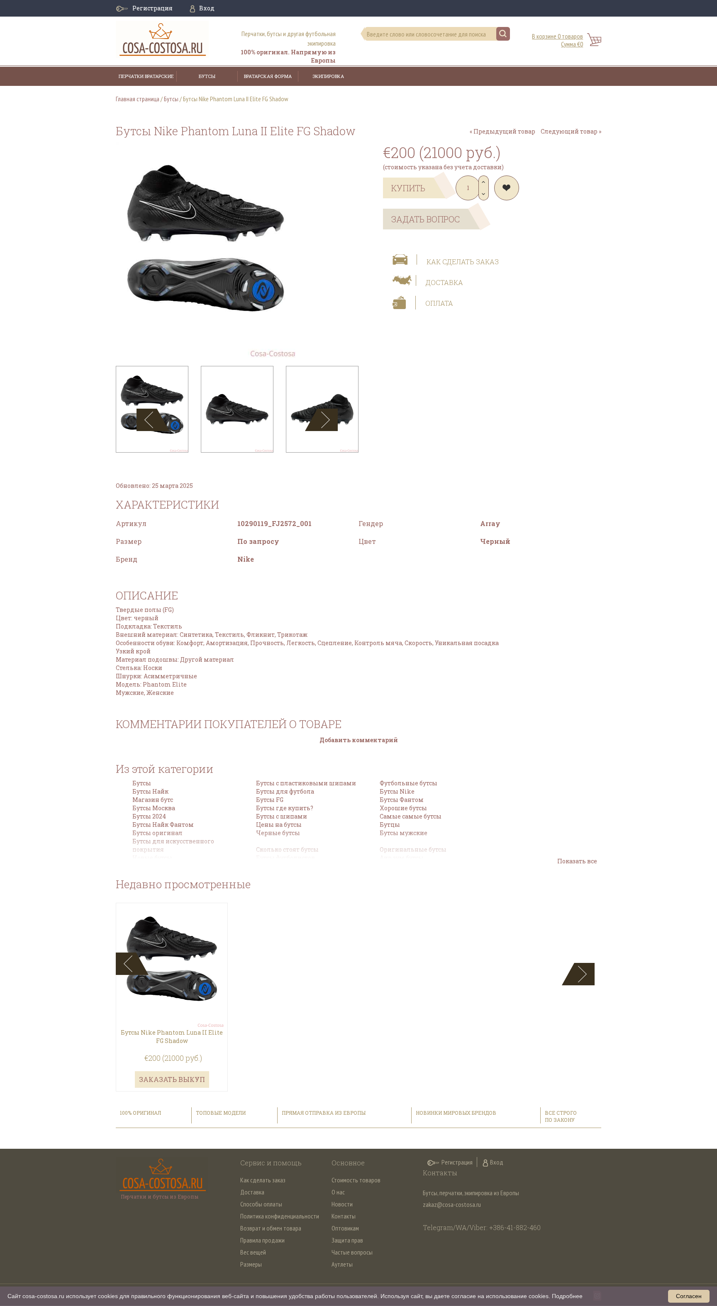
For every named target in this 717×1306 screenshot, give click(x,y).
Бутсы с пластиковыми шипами (306, 783)
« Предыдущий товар (502, 131)
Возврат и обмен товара (270, 1228)
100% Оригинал (141, 1112)
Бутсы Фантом (402, 800)
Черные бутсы (278, 833)
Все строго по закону (561, 1116)
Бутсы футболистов (285, 858)
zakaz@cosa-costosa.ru (452, 1204)
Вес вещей (253, 1252)
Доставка (444, 282)
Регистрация (152, 8)
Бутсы (207, 76)
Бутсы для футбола (285, 791)
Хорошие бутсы (403, 808)
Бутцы (390, 824)
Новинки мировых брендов (456, 1112)
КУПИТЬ (408, 188)
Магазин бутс (152, 800)
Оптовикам (345, 1228)
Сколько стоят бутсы (287, 849)
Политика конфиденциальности (279, 1216)
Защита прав (347, 1240)
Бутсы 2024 (149, 816)
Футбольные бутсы (408, 783)
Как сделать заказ (463, 261)
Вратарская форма (268, 76)
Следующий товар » (571, 131)
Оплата (439, 303)
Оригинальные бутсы (413, 849)
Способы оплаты (261, 1204)
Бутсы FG (269, 800)
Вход (207, 8)
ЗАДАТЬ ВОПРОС (425, 219)
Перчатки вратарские (146, 76)
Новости (342, 1204)
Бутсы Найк (150, 791)
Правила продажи (262, 1240)
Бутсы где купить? (284, 808)
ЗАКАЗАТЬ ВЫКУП (172, 1079)
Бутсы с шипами (281, 816)
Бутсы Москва (153, 808)
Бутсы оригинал (157, 833)
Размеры (251, 1264)
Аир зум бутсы (402, 858)
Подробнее (567, 1296)
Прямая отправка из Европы (324, 1112)
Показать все (577, 861)
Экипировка (328, 76)
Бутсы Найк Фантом (163, 824)
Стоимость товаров (356, 1180)
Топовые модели (221, 1112)
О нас (338, 1192)
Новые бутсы (152, 858)
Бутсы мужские (403, 833)
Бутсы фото (149, 866)
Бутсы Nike (397, 791)
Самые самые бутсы (410, 816)
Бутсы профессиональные (296, 866)
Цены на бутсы (279, 824)
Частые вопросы (352, 1252)
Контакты (344, 1216)
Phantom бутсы (403, 866)
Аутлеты (342, 1264)
